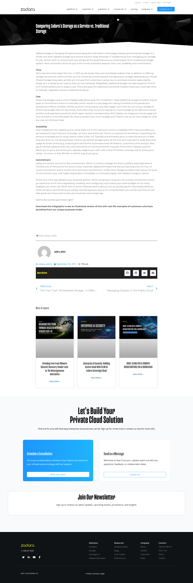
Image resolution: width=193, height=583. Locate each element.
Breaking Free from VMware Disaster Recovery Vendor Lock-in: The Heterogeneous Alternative (55, 368)
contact (146, 2)
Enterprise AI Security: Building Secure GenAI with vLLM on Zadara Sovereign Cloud (96, 367)
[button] (127, 273)
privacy (96, 573)
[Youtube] (34, 557)
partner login (156, 2)
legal (102, 573)
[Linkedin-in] (28, 557)
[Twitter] (23, 557)
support (138, 2)
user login (167, 2)
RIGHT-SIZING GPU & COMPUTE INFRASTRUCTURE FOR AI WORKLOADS (138, 365)
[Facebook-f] (39, 557)
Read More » (54, 381)
